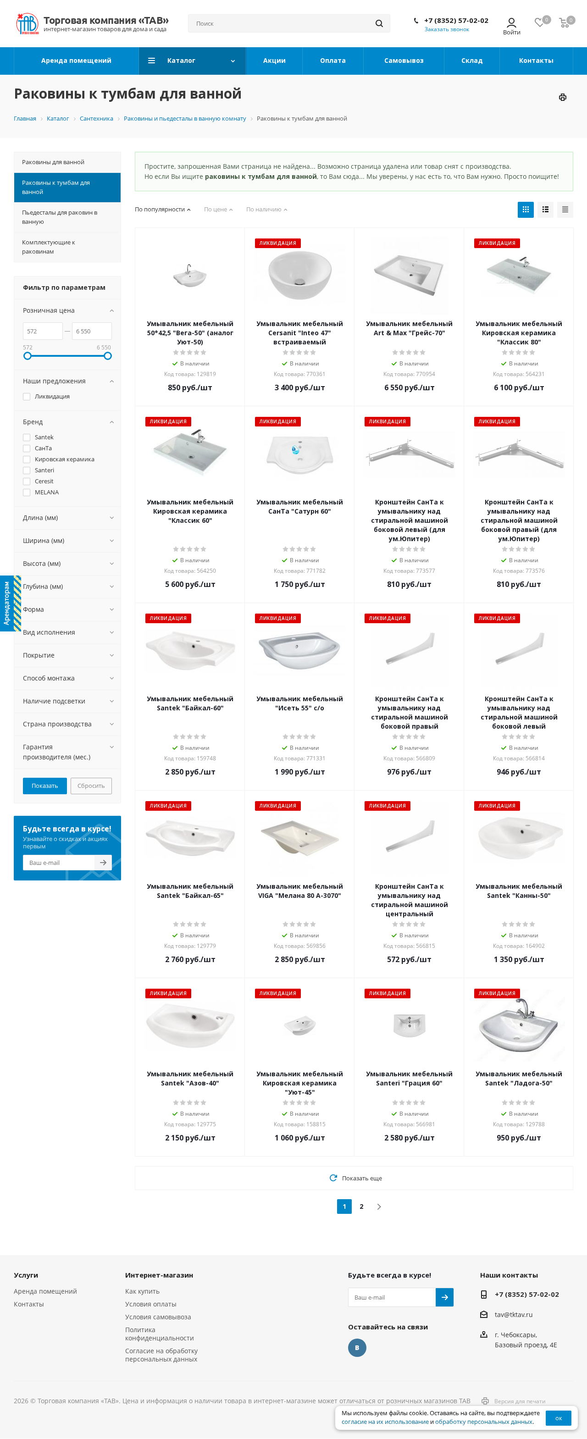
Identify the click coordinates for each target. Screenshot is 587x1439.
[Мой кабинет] (511, 23)
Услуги (26, 1274)
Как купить (142, 1291)
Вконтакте (357, 1348)
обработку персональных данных (483, 1422)
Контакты (29, 1304)
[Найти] (379, 23)
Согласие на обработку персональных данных (161, 1354)
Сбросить (91, 785)
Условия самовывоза (158, 1316)
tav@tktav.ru (514, 1314)
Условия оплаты (151, 1304)
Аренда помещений (45, 1291)
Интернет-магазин (159, 1274)
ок (558, 1418)
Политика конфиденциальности (159, 1333)
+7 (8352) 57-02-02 (456, 20)
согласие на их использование (385, 1422)
